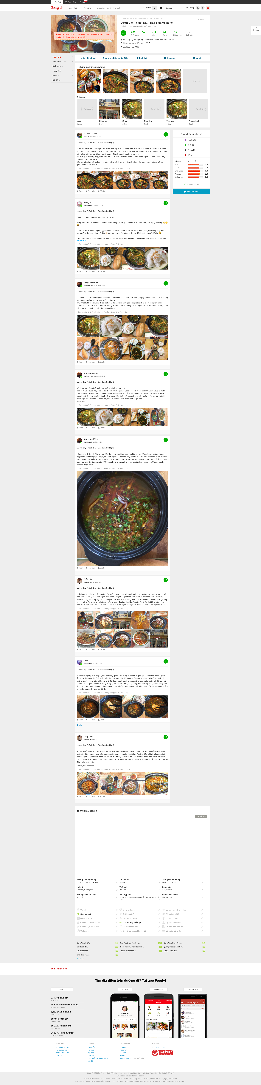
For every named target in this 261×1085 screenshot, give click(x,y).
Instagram (123, 1050)
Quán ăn (124, 26)
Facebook (123, 1047)
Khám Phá (57, 2)
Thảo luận (91, 191)
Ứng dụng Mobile (62, 1047)
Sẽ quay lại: (81, 766)
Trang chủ (56, 57)
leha (86, 661)
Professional (194, 121)
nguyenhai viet (91, 283)
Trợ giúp (91, 1050)
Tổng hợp (170, 121)
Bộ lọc (148, 8)
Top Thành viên (59, 969)
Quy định (59, 1055)
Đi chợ (82, 2)
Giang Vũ (88, 202)
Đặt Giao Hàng (70, 2)
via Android (88, 285)
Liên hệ (90, 1061)
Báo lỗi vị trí (201, 816)
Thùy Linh (88, 579)
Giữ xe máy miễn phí (132, 922)
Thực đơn (56, 71)
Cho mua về (85, 914)
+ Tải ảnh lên (154, 109)
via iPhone (87, 205)
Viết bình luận (192, 191)
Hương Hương (90, 134)
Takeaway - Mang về (136, 897)
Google (122, 1055)
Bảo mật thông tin (62, 1053)
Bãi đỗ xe (56, 80)
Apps (169, 8)
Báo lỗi (102, 191)
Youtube (123, 1053)
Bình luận (57, 66)
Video (79, 121)
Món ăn (124, 121)
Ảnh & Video (59, 61)
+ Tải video (87, 109)
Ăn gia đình (123, 897)
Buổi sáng (123, 882)
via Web (87, 137)
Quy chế (91, 1055)
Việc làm (91, 1053)
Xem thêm (81, 240)
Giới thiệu (91, 1047)
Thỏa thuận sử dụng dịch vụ (98, 1058)
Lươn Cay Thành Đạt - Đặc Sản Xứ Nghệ (95, 142)
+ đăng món (195, 81)
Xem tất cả (80, 959)
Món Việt (132, 26)
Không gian (103, 121)
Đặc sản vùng (167, 897)
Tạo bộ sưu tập (61, 1050)
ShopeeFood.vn (126, 1058)
